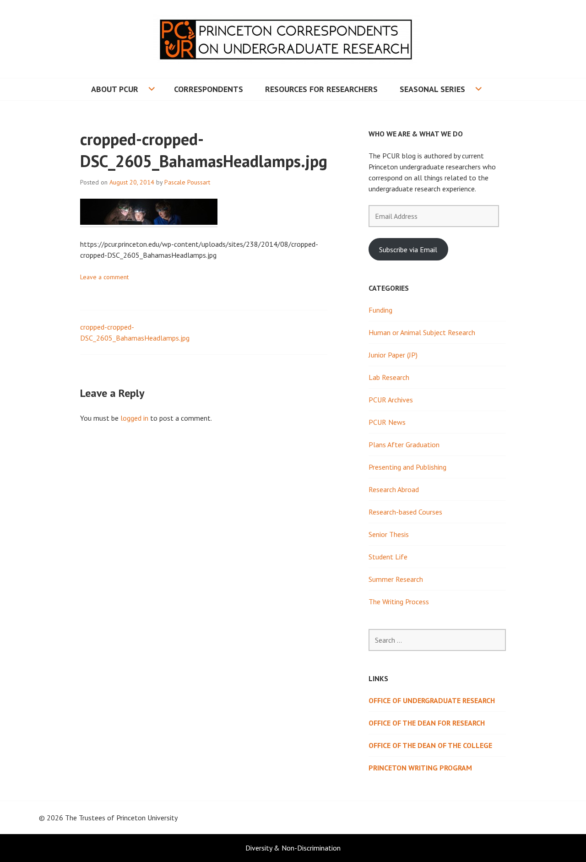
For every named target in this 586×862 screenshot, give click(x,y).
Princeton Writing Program (420, 767)
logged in (134, 418)
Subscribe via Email (408, 249)
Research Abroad (394, 489)
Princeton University (147, 817)
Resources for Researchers (321, 89)
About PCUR (114, 89)
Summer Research (396, 579)
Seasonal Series (432, 89)
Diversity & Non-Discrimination (293, 847)
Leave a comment (104, 277)
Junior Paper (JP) (393, 354)
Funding (380, 309)
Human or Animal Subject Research (422, 332)
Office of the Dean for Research (427, 722)
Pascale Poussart (187, 182)
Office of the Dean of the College (430, 745)
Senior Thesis (389, 534)
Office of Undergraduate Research (432, 700)
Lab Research (389, 377)
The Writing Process (399, 601)
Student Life (388, 556)
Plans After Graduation (404, 444)
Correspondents (208, 89)
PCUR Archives (391, 399)
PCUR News (387, 422)
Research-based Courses (405, 511)
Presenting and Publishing (407, 467)
